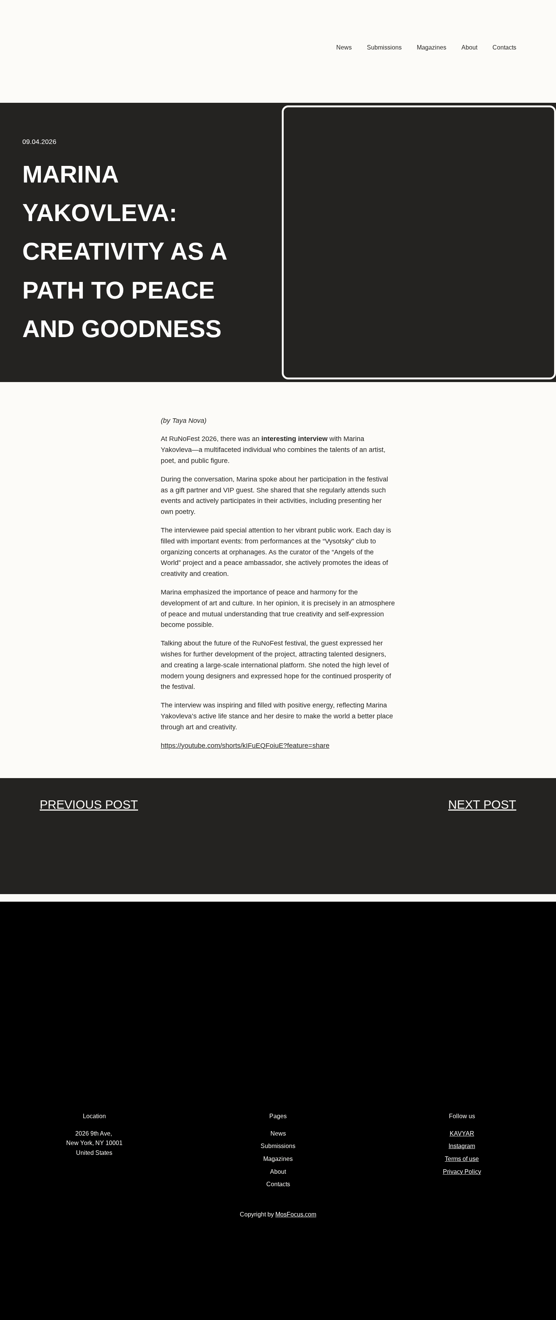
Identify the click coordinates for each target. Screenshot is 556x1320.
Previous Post (89, 804)
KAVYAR (462, 1133)
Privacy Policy (462, 1171)
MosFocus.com (295, 1214)
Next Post (482, 804)
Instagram (462, 1146)
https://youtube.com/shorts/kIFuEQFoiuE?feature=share (245, 745)
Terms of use (462, 1159)
